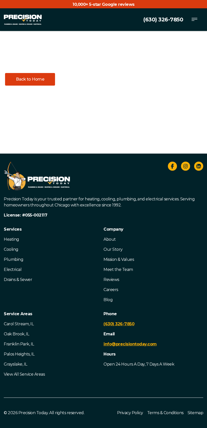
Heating (11, 239)
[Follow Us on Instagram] (185, 167)
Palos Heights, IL (19, 354)
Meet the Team (118, 269)
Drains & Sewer (18, 279)
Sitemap (195, 412)
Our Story (113, 249)
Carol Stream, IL (19, 324)
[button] (30, 79)
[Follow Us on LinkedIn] (198, 167)
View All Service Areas (24, 374)
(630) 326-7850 (163, 19)
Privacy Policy (130, 412)
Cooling (11, 249)
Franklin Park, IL (19, 344)
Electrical (12, 269)
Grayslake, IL (15, 364)
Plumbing (13, 259)
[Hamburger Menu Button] (194, 19)
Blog (108, 299)
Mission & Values (119, 259)
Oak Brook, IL (16, 334)
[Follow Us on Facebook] (172, 167)
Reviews (111, 279)
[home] (23, 19)
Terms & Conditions (165, 412)
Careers (111, 289)
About (110, 239)
